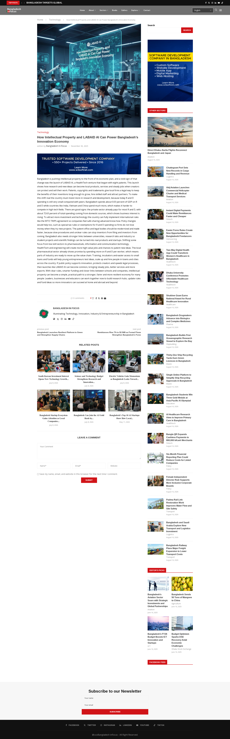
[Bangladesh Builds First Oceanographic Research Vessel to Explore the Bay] (156, 339)
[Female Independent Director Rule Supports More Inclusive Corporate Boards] (156, 481)
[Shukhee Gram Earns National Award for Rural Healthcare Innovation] (156, 299)
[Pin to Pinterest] (102, 298)
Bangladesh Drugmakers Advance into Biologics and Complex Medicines (179, 318)
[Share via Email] (105, 298)
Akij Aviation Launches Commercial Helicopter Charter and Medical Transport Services (177, 192)
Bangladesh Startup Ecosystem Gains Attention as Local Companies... (53, 418)
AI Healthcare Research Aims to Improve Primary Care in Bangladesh (178, 417)
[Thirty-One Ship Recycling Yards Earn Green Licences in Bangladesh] (156, 359)
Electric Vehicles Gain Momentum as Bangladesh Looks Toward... (124, 377)
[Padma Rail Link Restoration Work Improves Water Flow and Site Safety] (156, 503)
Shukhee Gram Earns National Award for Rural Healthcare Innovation (178, 298)
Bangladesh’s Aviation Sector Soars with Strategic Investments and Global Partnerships (158, 600)
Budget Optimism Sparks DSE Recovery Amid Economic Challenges (180, 640)
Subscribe (115, 712)
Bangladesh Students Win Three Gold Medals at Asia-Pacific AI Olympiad (179, 398)
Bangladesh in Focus (56, 145)
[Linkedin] (215, 3)
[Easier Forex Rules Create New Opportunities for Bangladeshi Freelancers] (156, 234)
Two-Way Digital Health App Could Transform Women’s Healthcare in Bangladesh (177, 254)
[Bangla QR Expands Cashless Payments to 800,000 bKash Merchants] (156, 438)
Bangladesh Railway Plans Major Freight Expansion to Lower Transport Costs (176, 549)
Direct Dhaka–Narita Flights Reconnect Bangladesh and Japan (167, 151)
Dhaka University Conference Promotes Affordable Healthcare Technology (177, 277)
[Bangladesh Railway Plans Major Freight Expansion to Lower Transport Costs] (156, 549)
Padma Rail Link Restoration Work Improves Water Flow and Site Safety (179, 504)
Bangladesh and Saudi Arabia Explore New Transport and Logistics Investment (178, 527)
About (91, 10)
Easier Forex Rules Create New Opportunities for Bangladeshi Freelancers (179, 233)
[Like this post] (93, 298)
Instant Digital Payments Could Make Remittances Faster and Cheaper (178, 213)
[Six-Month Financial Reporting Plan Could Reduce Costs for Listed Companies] (156, 458)
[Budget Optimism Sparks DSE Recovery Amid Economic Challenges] (182, 623)
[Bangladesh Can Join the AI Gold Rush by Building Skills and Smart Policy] (89, 400)
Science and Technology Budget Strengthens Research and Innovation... (89, 379)
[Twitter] (209, 3)
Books (114, 10)
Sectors (103, 10)
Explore (134, 10)
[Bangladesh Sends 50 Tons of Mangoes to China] (182, 584)
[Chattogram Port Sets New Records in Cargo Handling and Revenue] (156, 171)
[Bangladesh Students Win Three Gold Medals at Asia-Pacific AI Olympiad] (156, 398)
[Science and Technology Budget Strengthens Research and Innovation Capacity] (89, 361)
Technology (55, 19)
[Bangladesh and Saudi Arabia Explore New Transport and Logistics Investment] (156, 526)
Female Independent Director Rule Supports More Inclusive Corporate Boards (179, 481)
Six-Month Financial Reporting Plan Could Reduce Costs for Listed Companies (178, 458)
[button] (22, 3)
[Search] (216, 10)
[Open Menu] (220, 10)
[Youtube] (219, 3)
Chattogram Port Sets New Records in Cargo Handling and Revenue (177, 171)
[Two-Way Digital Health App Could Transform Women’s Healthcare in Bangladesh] (156, 254)
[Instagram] (212, 3)
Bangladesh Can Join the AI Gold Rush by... (89, 417)
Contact (146, 10)
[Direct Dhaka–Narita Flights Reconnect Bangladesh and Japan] (170, 132)
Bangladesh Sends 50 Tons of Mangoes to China (182, 597)
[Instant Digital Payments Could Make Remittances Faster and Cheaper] (156, 214)
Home (82, 10)
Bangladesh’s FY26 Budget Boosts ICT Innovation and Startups (157, 638)
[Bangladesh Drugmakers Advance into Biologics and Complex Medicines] (156, 319)
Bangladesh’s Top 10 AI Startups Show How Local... (124, 417)
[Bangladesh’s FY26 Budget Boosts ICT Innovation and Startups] (158, 623)
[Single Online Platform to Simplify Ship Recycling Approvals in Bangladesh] (156, 378)
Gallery (124, 10)
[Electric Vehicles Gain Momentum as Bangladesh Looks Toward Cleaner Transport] (124, 361)
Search (151, 25)
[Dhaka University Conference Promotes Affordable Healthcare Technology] (156, 276)
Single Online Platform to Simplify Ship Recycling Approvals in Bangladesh (179, 378)
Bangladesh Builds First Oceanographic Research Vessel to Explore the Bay (179, 338)
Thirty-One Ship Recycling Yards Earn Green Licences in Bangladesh (179, 358)
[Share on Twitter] (99, 298)
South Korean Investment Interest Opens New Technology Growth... (53, 377)
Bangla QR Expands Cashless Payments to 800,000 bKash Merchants (179, 437)
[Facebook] (206, 3)
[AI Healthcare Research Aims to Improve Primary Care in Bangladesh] (156, 418)
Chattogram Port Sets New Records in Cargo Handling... (61, 3)
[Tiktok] (222, 3)
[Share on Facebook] (96, 298)
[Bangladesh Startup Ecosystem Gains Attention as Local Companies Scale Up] (53, 400)
